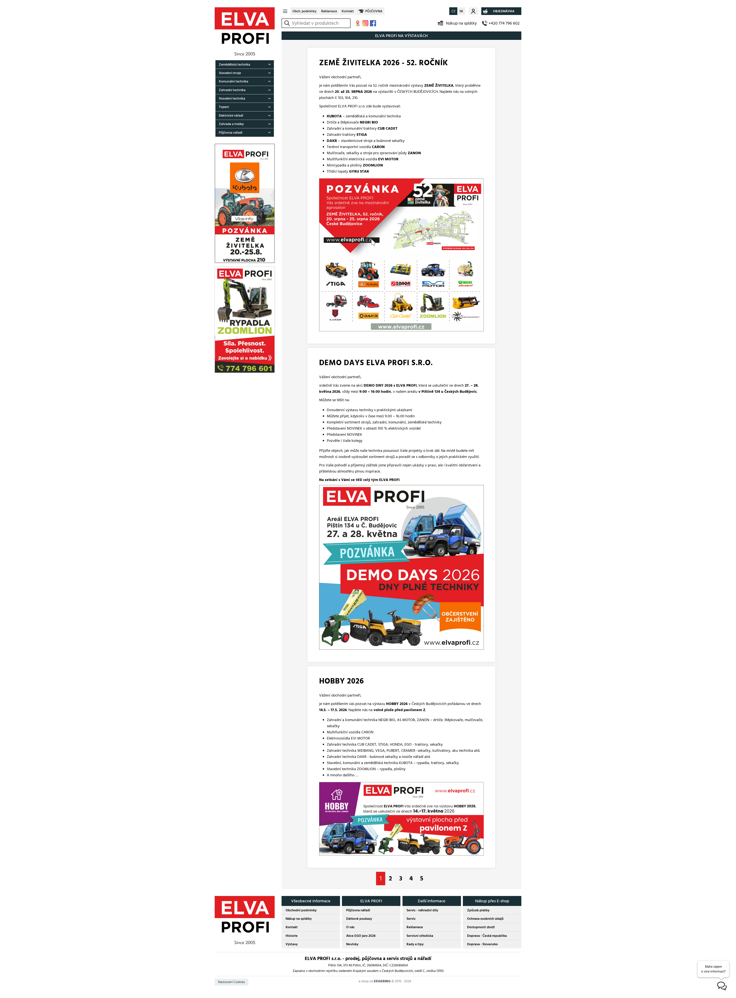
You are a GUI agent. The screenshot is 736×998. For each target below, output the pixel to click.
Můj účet (473, 11)
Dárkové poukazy (359, 918)
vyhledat (287, 23)
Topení (224, 107)
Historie (292, 936)
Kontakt (348, 11)
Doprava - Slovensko (482, 944)
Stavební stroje (230, 73)
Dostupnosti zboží (481, 927)
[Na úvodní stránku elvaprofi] (245, 31)
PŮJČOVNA (373, 11)
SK (461, 11)
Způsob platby (478, 910)
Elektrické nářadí (231, 115)
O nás (350, 927)
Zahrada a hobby (231, 124)
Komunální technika (233, 81)
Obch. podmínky (304, 11)
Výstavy (292, 944)
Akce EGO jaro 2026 (361, 936)
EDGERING (382, 981)
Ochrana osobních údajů (485, 918)
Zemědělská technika (234, 64)
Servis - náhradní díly (422, 910)
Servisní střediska (420, 936)
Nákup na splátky (461, 23)
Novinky (352, 944)
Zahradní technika (232, 90)
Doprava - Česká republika (487, 936)
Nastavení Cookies (231, 982)
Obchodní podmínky (301, 910)
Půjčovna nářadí (230, 132)
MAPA (358, 23)
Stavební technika (232, 98)
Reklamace (329, 11)
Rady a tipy (415, 944)
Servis (411, 918)
